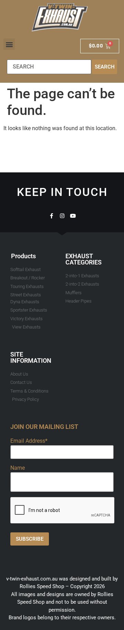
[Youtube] (72, 215)
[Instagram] (62, 215)
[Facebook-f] (51, 215)
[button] (9, 44)
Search (105, 67)
